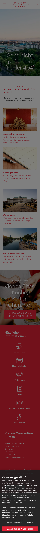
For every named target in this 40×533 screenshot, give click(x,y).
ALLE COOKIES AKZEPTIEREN (20, 529)
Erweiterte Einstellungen (20, 522)
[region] (20, 501)
